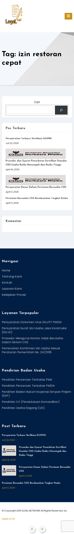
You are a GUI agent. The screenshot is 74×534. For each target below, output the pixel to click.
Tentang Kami (12, 276)
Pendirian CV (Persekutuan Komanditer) (31, 402)
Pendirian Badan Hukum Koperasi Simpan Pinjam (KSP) (36, 394)
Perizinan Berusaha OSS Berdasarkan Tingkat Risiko (37, 198)
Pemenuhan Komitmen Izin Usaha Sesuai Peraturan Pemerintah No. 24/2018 (31, 350)
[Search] (61, 110)
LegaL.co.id (8, 518)
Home (6, 270)
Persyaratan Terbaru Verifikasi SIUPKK (29, 138)
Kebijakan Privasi (14, 295)
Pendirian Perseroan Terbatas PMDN (28, 386)
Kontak (7, 283)
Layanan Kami (12, 289)
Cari (37, 102)
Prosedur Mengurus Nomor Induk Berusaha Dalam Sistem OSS (32, 340)
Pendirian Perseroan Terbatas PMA (27, 380)
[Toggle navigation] (68, 16)
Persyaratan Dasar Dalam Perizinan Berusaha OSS (36, 187)
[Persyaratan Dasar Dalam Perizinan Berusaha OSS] (36, 180)
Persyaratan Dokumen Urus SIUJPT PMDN (31, 322)
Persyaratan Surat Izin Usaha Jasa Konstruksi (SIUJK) (34, 330)
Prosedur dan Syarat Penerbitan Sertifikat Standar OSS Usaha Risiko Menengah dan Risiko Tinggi (42, 451)
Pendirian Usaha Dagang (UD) (23, 408)
